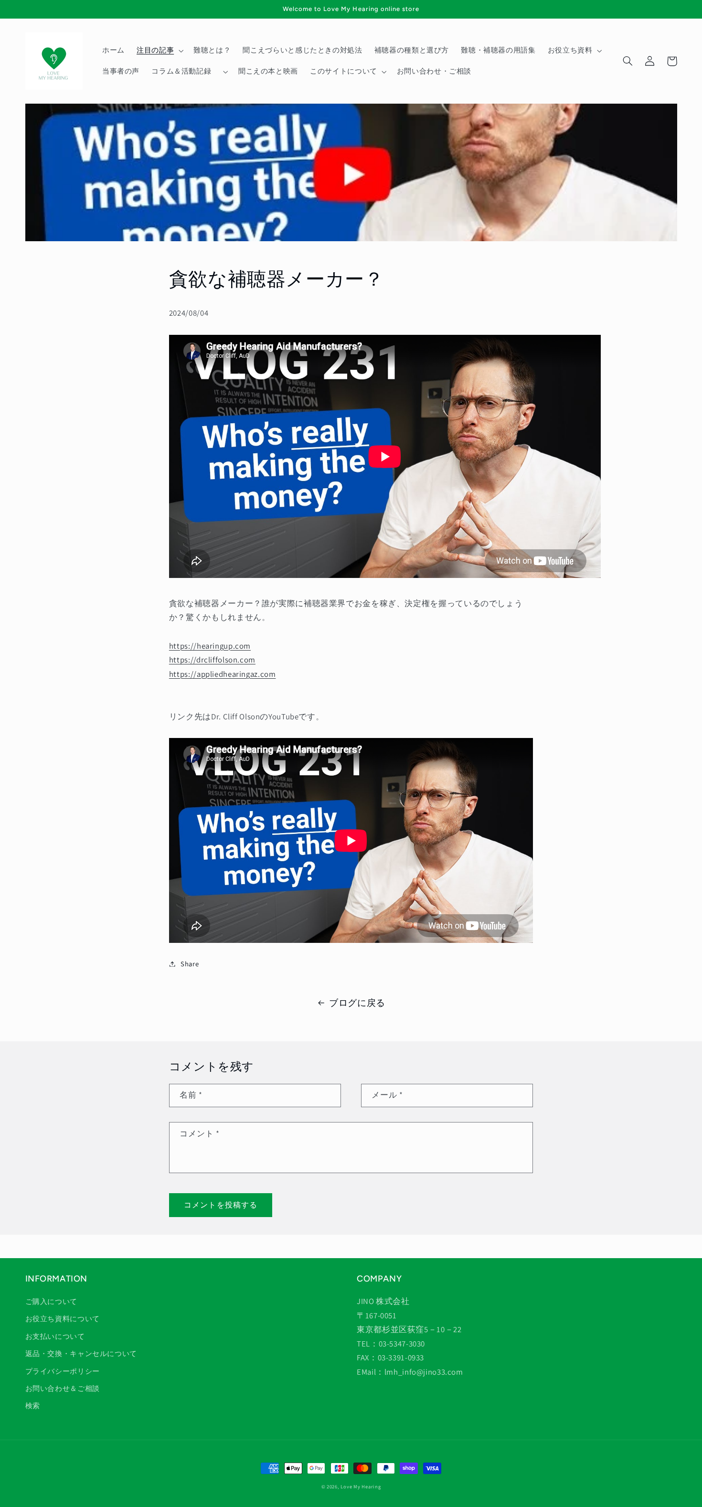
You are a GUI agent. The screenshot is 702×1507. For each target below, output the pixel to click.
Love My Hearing (360, 1486)
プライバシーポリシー (62, 1371)
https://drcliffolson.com (212, 659)
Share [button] (190, 963)
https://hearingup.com (210, 646)
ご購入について (51, 1301)
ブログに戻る (357, 1002)
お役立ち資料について (62, 1318)
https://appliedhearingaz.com (222, 674)
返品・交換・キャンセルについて (81, 1353)
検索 (32, 1405)
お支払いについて (55, 1336)
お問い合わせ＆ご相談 (62, 1388)
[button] (158, 50)
